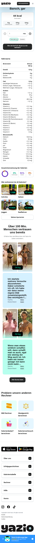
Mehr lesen (22, 301)
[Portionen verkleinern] (5, 34)
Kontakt (3, 514)
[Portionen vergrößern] (30, 34)
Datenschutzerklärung (6, 517)
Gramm (22, 39)
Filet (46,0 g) (14, 39)
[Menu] (33, 3)
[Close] (3, 539)
